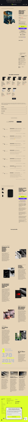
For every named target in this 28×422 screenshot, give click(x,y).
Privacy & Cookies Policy (3, 411)
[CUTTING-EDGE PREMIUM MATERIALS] (5, 374)
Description (2, 106)
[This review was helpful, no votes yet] (23, 133)
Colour (19, 20)
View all (14, 98)
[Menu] (26, 417)
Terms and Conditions (2, 408)
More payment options (23, 200)
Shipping (22, 18)
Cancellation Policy (3, 413)
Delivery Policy (3, 412)
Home (2, 8)
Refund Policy (3, 409)
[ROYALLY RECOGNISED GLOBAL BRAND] (23, 374)
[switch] (25, 419)
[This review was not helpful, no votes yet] (24, 133)
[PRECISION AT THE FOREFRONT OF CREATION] (14, 374)
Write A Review (19, 121)
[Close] (21, 408)
